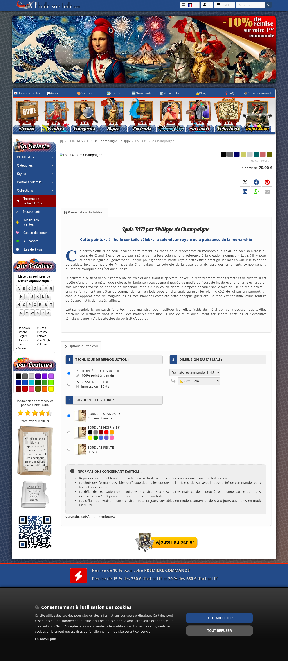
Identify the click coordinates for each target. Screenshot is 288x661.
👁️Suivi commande (258, 93)
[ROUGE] (106, 432)
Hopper (23, 340)
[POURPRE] (106, 437)
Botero (22, 332)
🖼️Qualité (113, 93)
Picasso (42, 332)
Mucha (41, 328)
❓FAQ (229, 93)
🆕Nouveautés (143, 93)
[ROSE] (112, 437)
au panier (175, 542)
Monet (22, 348)
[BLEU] (101, 437)
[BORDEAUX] (101, 432)
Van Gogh (43, 340)
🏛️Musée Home (171, 93)
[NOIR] (90, 432)
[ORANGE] (112, 432)
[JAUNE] (90, 437)
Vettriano (43, 344)
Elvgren (23, 336)
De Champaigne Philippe (112, 141)
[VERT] (95, 437)
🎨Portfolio (85, 93)
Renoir (41, 336)
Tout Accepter (219, 618)
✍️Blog (200, 93)
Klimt (21, 344)
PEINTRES (75, 141)
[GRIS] (95, 432)
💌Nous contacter (27, 93)
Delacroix (24, 328)
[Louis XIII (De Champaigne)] (82, 154)
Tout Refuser (219, 630)
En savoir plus (45, 639)
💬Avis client (55, 93)
